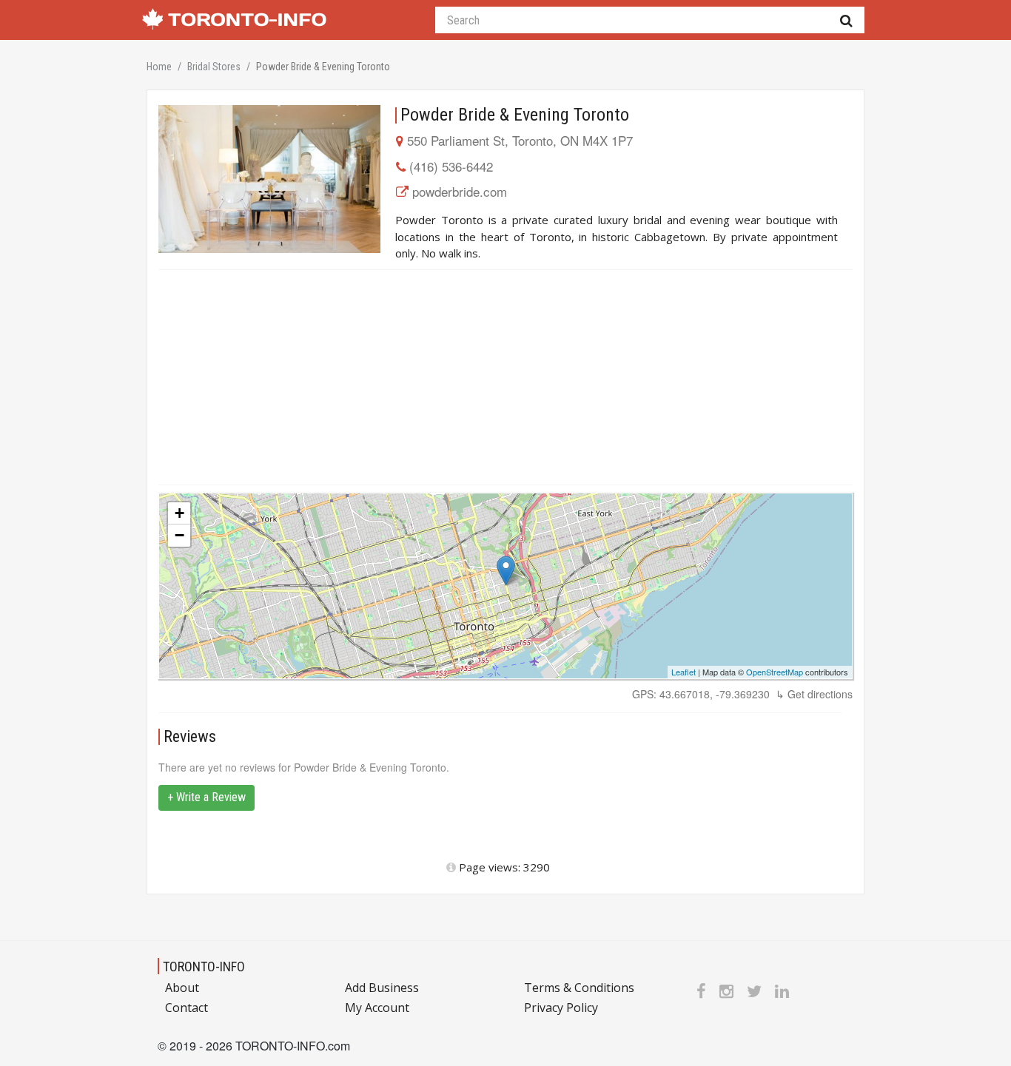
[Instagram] (726, 990)
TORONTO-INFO (204, 966)
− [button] (179, 535)
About (182, 987)
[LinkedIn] (782, 990)
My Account (377, 1007)
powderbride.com (459, 191)
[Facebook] (701, 990)
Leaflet (683, 672)
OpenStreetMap (774, 672)
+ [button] (179, 513)
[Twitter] (754, 990)
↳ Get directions (814, 694)
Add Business (382, 987)
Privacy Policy (561, 1007)
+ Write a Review (206, 797)
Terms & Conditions (579, 987)
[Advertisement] (505, 377)
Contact (186, 1007)
